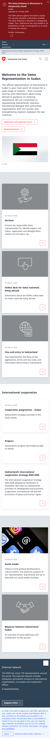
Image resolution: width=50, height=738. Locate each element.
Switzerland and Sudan (17, 59)
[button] (46, 663)
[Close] (48, 2)
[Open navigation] (46, 59)
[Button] (11, 36)
